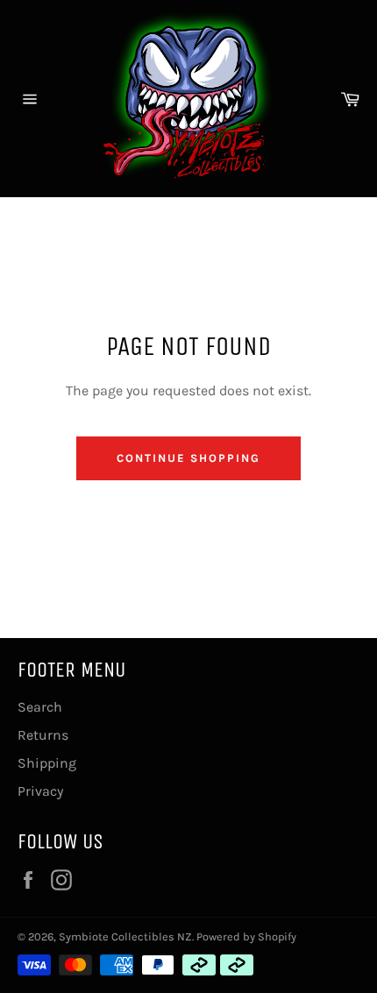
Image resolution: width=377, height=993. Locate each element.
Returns (43, 735)
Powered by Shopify (246, 936)
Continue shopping (188, 458)
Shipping (47, 763)
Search (40, 707)
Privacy (40, 791)
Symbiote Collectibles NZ (125, 936)
